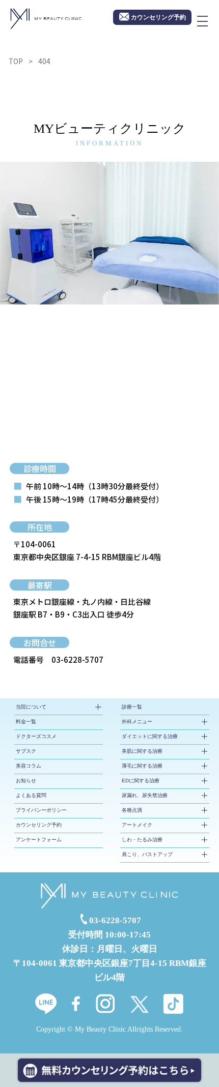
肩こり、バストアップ (147, 854)
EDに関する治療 (140, 780)
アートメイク (137, 825)
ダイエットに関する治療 (150, 736)
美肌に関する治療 (142, 751)
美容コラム (28, 766)
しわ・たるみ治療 (142, 839)
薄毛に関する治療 (142, 766)
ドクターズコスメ (36, 736)
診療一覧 (132, 707)
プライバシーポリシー (41, 810)
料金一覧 (26, 721)
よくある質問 (31, 795)
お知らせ (26, 780)
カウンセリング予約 (39, 825)
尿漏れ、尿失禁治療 (145, 795)
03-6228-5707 (77, 659)
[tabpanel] (109, 233)
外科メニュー (137, 721)
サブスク (26, 751)
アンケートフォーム (39, 839)
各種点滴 (132, 810)
